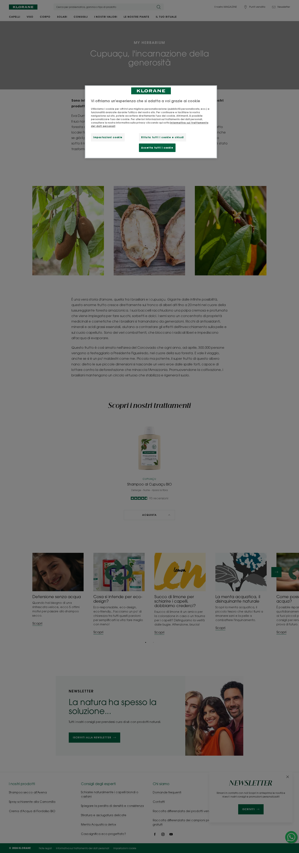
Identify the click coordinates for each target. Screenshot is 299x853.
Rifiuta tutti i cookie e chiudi (162, 137)
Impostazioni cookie (107, 137)
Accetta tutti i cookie (157, 147)
